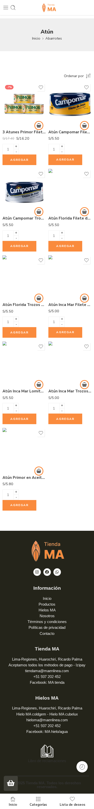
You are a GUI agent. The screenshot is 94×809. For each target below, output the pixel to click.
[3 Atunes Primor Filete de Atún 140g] (24, 104)
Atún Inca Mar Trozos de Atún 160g (70, 391)
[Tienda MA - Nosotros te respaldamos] (47, 8)
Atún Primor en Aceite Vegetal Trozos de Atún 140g (24, 477)
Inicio (36, 38)
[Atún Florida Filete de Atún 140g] (70, 190)
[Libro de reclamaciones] (47, 751)
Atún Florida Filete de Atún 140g (70, 218)
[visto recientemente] (82, 766)
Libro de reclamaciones (47, 761)
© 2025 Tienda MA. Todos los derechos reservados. (47, 785)
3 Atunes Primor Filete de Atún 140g (24, 132)
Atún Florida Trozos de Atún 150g (24, 304)
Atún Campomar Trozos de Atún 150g (24, 218)
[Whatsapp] (57, 572)
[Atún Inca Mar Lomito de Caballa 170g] (24, 363)
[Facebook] (47, 572)
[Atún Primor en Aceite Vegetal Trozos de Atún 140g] (24, 450)
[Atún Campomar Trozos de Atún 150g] (24, 190)
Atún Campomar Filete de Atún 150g (70, 132)
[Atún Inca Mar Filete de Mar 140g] (70, 277)
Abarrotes (53, 38)
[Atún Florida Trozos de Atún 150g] (24, 277)
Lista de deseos (72, 804)
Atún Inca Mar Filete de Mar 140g (70, 304)
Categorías (38, 804)
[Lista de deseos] (41, 87)
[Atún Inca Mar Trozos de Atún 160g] (70, 363)
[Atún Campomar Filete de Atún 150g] (70, 104)
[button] (38, 125)
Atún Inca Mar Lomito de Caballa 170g (24, 391)
